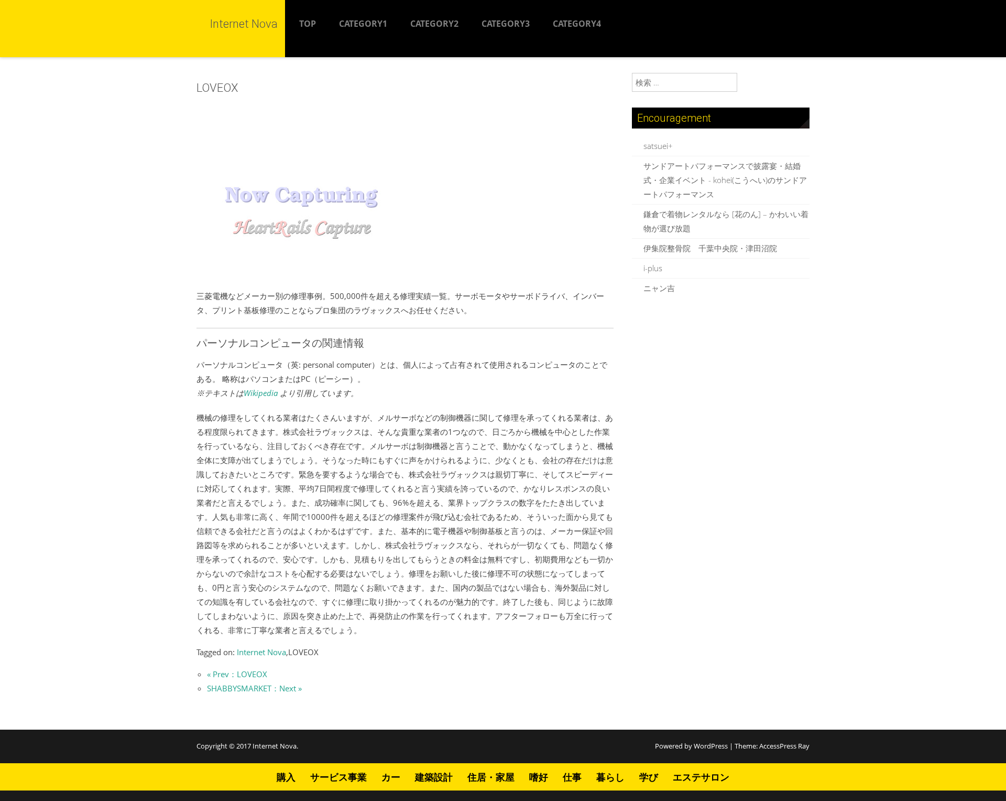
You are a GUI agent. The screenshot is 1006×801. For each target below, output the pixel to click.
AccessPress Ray (784, 746)
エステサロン (701, 777)
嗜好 (538, 777)
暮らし (610, 777)
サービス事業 (338, 777)
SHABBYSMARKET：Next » (254, 688)
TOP (307, 23)
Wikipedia (261, 393)
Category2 (434, 23)
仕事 (572, 777)
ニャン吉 (659, 288)
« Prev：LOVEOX (237, 674)
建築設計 (434, 777)
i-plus (652, 268)
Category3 (506, 23)
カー (390, 777)
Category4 (577, 23)
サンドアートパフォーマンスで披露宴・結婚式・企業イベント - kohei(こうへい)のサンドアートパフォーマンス (725, 180)
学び (648, 777)
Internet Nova (261, 652)
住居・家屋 (491, 777)
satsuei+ (658, 146)
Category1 (363, 23)
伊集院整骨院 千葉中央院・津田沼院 (710, 248)
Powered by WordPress (691, 746)
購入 (286, 777)
